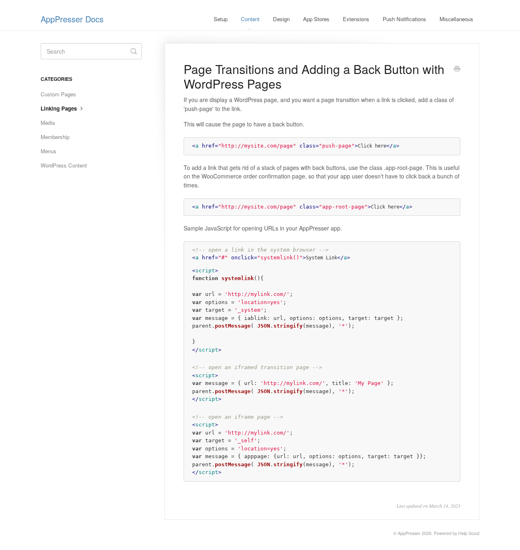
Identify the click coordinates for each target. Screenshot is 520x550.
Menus (48, 151)
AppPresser (409, 533)
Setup (221, 19)
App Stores (316, 19)
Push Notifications (404, 19)
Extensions (356, 19)
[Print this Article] (457, 69)
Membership (55, 137)
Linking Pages (59, 108)
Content (250, 19)
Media (48, 122)
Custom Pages (58, 94)
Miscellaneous (456, 19)
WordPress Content (64, 165)
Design (281, 19)
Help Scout (468, 533)
